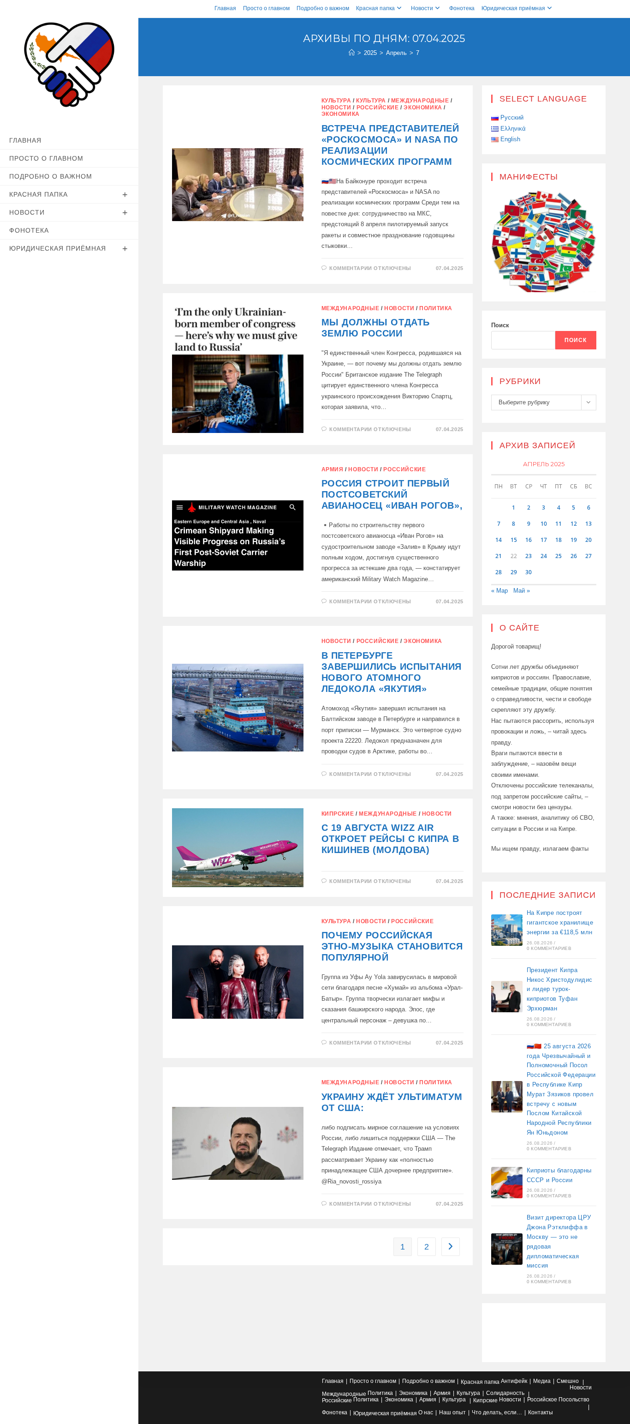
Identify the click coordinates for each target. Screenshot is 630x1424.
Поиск (500, 325)
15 (514, 540)
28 (498, 572)
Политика (435, 308)
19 (574, 540)
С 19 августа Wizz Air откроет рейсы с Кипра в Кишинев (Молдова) (390, 839)
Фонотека (462, 8)
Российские (378, 107)
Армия (332, 469)
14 (498, 540)
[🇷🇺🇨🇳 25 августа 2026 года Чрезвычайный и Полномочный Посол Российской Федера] (507, 1096)
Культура (336, 100)
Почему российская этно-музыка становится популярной (392, 946)
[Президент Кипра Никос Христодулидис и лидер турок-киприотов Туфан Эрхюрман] (507, 996)
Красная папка (375, 8)
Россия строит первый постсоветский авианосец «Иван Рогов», (392, 494)
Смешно (568, 1381)
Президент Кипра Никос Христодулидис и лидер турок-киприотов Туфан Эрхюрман (560, 989)
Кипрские (337, 814)
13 (588, 524)
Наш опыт (452, 1412)
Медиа (542, 1381)
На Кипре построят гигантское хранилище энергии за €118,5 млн (560, 922)
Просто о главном (266, 8)
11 (558, 524)
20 (588, 540)
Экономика (423, 107)
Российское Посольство (558, 1399)
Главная (225, 8)
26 (574, 556)
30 (528, 572)
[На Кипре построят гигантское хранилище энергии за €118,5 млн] (507, 930)
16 (528, 540)
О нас (425, 1412)
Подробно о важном (323, 8)
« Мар (499, 590)
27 (588, 556)
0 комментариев (549, 948)
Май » (521, 590)
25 (558, 556)
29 (514, 572)
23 (528, 556)
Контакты (540, 1412)
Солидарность (505, 1393)
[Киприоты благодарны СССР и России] (507, 1182)
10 (544, 524)
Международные (420, 100)
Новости (422, 8)
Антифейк (514, 1381)
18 (558, 540)
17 (544, 540)
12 (574, 524)
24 (544, 556)
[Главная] (352, 52)
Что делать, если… (497, 1412)
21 (498, 556)
